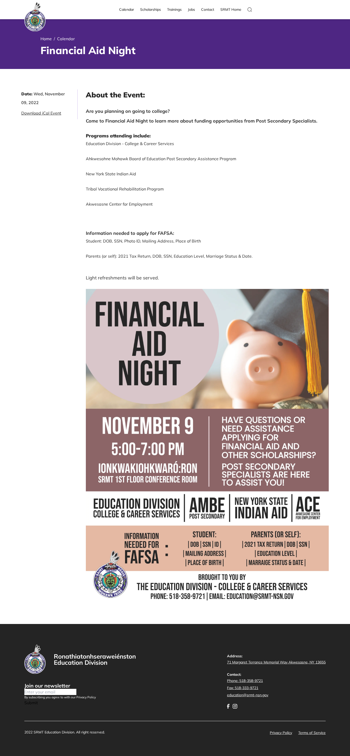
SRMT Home (230, 9)
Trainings (174, 9)
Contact (207, 9)
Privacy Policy (281, 732)
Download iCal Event (41, 113)
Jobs (191, 9)
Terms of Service (312, 732)
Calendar (126, 9)
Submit (31, 702)
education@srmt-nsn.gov (247, 695)
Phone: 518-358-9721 (245, 680)
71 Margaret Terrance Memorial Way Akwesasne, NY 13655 (276, 662)
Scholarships (150, 9)
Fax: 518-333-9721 (242, 688)
